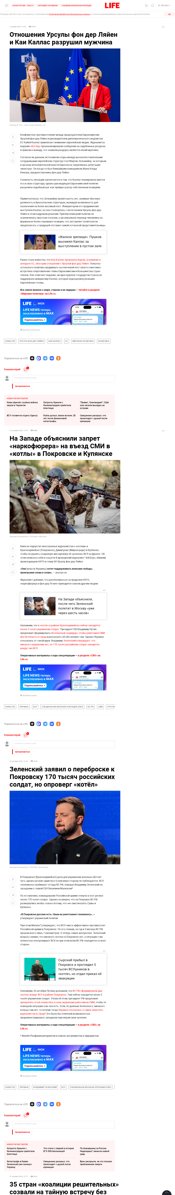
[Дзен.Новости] (32, 358)
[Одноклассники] (58, 358)
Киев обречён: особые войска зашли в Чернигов (22, 404)
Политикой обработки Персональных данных (69, 14)
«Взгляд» (35, 146)
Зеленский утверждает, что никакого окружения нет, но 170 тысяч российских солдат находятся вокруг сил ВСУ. (59, 644)
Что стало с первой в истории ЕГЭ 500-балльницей (58, 1150)
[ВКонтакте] (52, 358)
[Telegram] (45, 358)
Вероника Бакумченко (31, 330)
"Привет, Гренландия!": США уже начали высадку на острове (94, 405)
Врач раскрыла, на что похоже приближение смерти (96, 1163)
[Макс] (38, 358)
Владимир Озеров (30, 695)
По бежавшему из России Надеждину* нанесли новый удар (94, 1151)
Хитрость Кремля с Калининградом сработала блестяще (57, 405)
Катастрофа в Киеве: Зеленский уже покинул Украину (19, 1164)
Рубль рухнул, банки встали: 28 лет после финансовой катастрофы (59, 418)
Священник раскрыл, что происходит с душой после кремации (93, 418)
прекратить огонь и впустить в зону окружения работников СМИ (57, 1002)
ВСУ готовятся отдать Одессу (22, 415)
